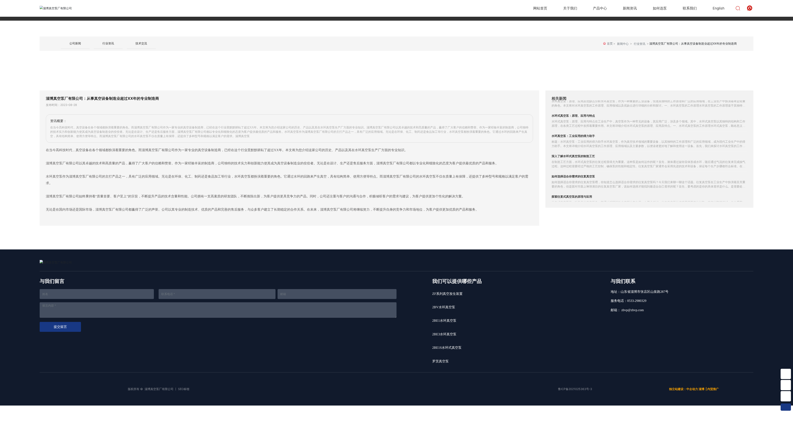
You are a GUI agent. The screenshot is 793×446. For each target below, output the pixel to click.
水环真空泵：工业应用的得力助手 (573, 128)
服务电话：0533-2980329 (628, 300)
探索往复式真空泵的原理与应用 (572, 189)
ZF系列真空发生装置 (447, 293)
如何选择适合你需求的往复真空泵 (573, 169)
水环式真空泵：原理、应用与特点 (573, 108)
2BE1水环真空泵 (444, 320)
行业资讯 (108, 43)
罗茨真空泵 (440, 361)
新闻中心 (623, 43)
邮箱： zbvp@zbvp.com (627, 310)
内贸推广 (713, 389)
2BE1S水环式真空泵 (447, 347)
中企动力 (692, 389)
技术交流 (141, 43)
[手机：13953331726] (786, 396)
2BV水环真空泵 (443, 307)
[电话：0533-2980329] (786, 385)
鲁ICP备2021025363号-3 (575, 389)
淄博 (701, 389)
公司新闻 (75, 43)
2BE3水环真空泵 (444, 334)
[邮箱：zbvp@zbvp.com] (786, 374)
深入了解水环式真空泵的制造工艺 (573, 148)
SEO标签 (184, 389)
